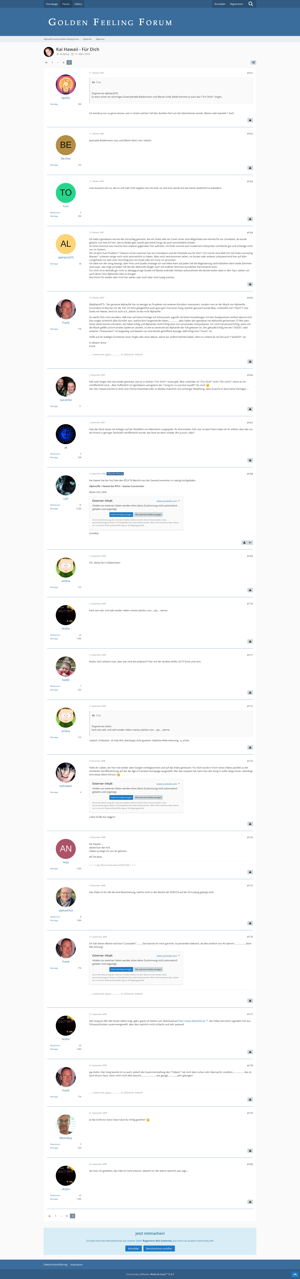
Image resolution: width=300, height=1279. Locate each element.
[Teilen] (253, 62)
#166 (250, 375)
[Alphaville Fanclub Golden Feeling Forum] (150, 22)
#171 (250, 654)
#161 (250, 72)
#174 (250, 837)
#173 (250, 761)
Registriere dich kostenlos (157, 1240)
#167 (250, 422)
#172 (250, 706)
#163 (250, 181)
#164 (250, 232)
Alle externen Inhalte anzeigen (148, 514)
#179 (250, 1113)
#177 (250, 1014)
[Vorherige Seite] (46, 62)
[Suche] (250, 4)
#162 (250, 133)
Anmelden (220, 3)
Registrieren (236, 3)
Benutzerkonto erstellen (159, 1248)
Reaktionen (55, 212)
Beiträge (54, 104)
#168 (250, 473)
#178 (250, 1065)
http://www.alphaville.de (191, 1020)
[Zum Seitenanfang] (295, 1274)
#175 (250, 885)
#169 (250, 556)
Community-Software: (150, 1274)
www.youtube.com (167, 501)
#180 (250, 1164)
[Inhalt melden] (250, 120)
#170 (250, 603)
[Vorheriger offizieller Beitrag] (250, 542)
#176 (250, 936)
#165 (250, 297)
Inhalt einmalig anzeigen (121, 514)
